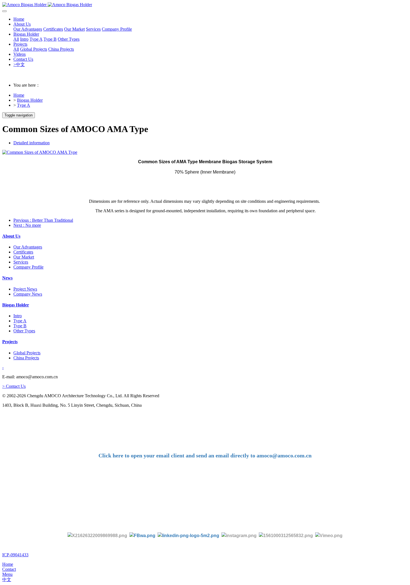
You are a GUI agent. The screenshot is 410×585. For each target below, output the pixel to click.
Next (27, 225)
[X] (97, 535)
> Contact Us (14, 386)
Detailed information (31, 142)
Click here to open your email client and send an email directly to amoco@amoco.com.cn (205, 455)
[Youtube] (287, 535)
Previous (43, 220)
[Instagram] (239, 535)
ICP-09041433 (15, 554)
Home (18, 19)
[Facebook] (142, 535)
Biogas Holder (30, 100)
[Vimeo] (329, 535)
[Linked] (188, 535)
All (16, 39)
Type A (23, 105)
